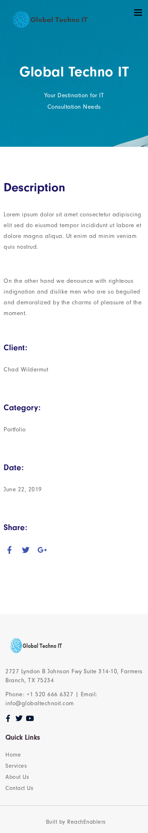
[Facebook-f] (8, 718)
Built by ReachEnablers (76, 822)
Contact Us (19, 788)
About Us (17, 777)
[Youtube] (30, 718)
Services (16, 766)
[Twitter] (19, 718)
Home (13, 755)
